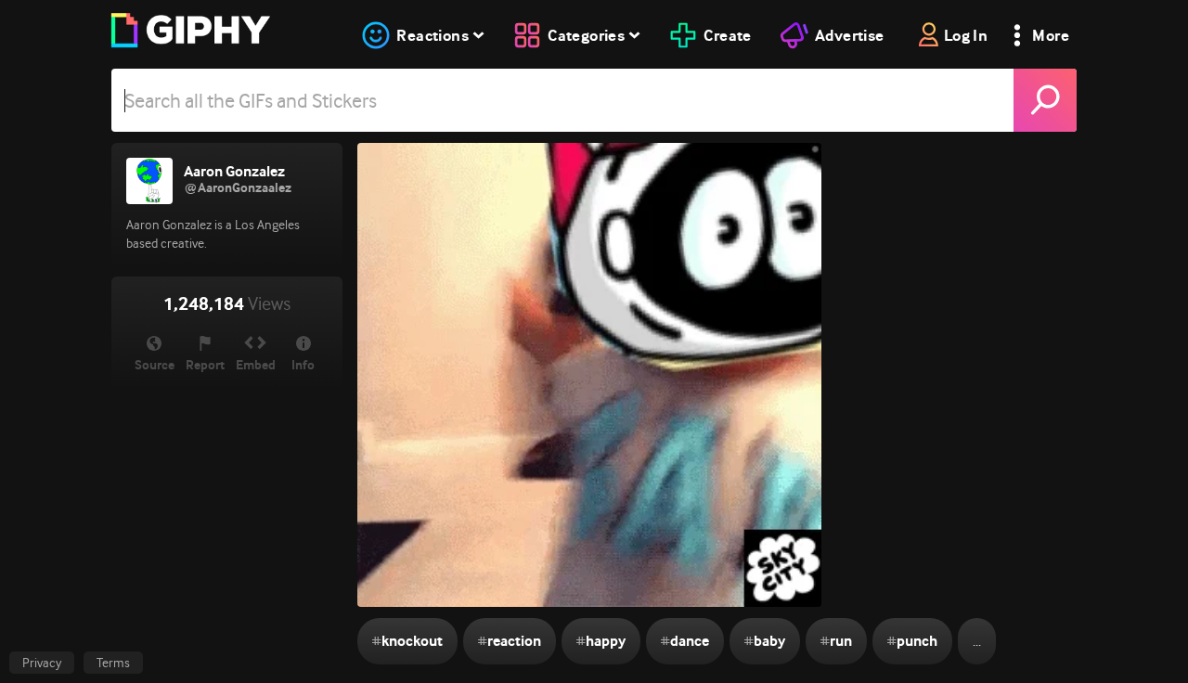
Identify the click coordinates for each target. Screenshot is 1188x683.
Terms (113, 662)
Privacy (41, 662)
